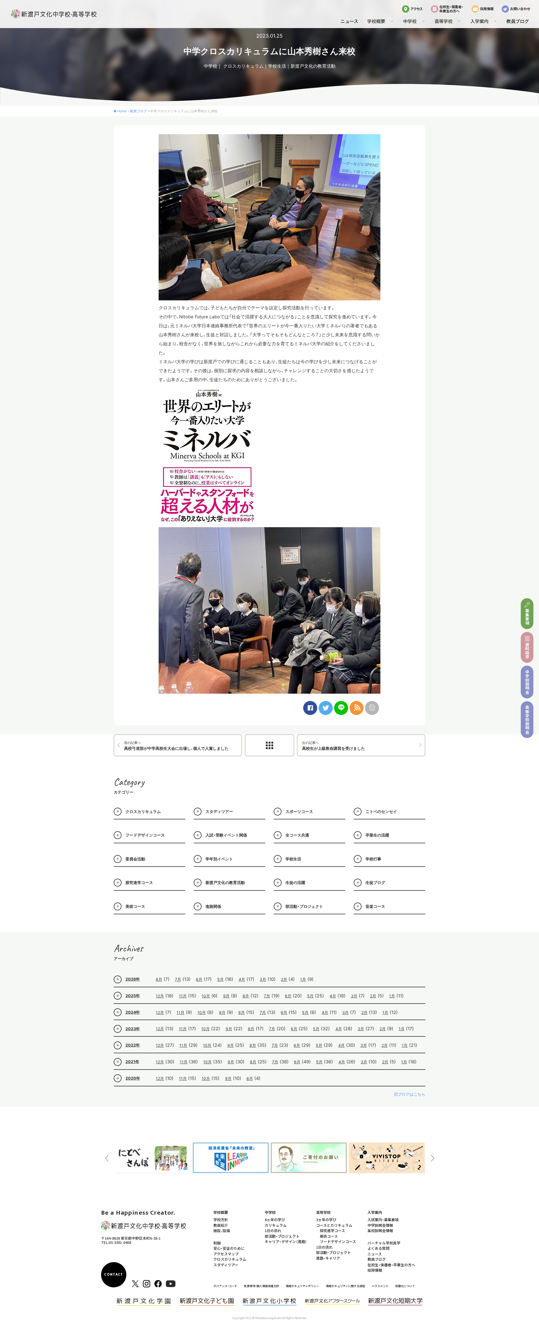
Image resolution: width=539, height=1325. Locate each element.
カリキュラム (276, 1225)
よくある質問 (378, 1248)
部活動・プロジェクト (304, 906)
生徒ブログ (375, 882)
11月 (183, 995)
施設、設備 (221, 1230)
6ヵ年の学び (275, 1219)
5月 (220, 979)
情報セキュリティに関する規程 (345, 1286)
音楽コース (375, 906)
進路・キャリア (328, 1258)
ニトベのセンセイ (381, 811)
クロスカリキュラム (243, 66)
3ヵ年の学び (326, 1219)
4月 (242, 979)
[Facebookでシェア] (310, 708)
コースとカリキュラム (334, 1225)
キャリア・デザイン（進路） (286, 1241)
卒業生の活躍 (377, 835)
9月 (226, 995)
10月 (206, 995)
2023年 (132, 1028)
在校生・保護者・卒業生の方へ (451, 8)
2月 (284, 979)
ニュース (349, 21)
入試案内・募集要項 (383, 1219)
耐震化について (405, 1286)
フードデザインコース (145, 835)
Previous (107, 1158)
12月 (160, 995)
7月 (178, 979)
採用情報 (487, 8)
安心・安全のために (229, 1248)
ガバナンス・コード (225, 1286)
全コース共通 (297, 835)
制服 (217, 1243)
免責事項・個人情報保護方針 (261, 1286)
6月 (199, 979)
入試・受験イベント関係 (226, 835)
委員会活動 (135, 858)
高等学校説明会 (527, 719)
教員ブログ (517, 21)
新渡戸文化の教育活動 (313, 66)
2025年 (132, 995)
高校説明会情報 (380, 1230)
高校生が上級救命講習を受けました (333, 746)
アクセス (416, 8)
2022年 (132, 1045)
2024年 (132, 1012)
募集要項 (527, 617)
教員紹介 (220, 1225)
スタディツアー (219, 811)
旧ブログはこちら (409, 1094)
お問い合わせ (520, 8)
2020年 (132, 1078)
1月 (303, 979)
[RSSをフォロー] (357, 708)
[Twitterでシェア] (326, 708)
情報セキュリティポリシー (302, 1286)
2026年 (132, 979)
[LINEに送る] (341, 708)
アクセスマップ (226, 1254)
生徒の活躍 (295, 882)
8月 (159, 979)
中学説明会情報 (380, 1225)
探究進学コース (139, 882)
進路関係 (213, 906)
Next (432, 1158)
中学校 (210, 66)
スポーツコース (299, 811)
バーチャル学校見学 (383, 1243)
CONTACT (113, 1274)
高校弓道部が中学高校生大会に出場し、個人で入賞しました (176, 746)
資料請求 (527, 650)
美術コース (135, 906)
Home (122, 111)
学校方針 (220, 1219)
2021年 (132, 1061)
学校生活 (277, 66)
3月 (263, 979)
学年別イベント (219, 858)
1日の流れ (273, 1230)
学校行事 (373, 858)
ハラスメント (380, 1286)
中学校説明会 (527, 682)
